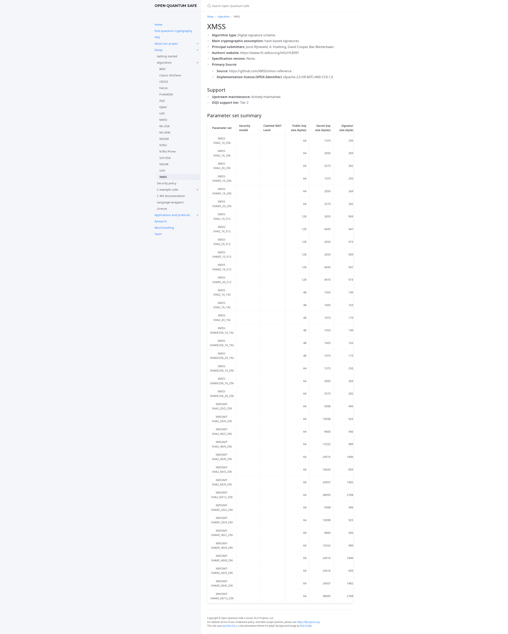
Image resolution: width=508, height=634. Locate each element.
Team (158, 234)
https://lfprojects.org (308, 622)
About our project (166, 43)
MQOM (164, 139)
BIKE (162, 69)
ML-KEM (164, 132)
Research (161, 221)
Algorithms (164, 62)
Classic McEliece (170, 75)
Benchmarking (164, 228)
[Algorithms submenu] (197, 63)
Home (158, 24)
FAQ (157, 37)
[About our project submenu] (197, 43)
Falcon (163, 88)
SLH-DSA (165, 158)
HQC (162, 101)
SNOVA (163, 164)
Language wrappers (170, 202)
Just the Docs (230, 625)
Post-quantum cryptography (173, 31)
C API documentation (171, 196)
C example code (167, 189)
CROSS (163, 82)
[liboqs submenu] (197, 50)
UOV (162, 170)
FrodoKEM (166, 94)
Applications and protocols (172, 215)
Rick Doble (306, 625)
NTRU (163, 145)
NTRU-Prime (167, 151)
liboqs (159, 50)
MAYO (163, 120)
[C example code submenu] (197, 189)
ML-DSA (164, 126)
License (162, 208)
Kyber (163, 107)
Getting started (167, 56)
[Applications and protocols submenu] (197, 215)
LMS (162, 113)
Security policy (166, 183)
